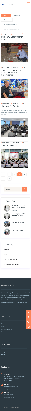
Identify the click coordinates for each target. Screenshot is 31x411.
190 (23, 34)
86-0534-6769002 (9, 397)
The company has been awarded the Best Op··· (19, 214)
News (6, 20)
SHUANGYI (16, 34)
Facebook (3, 354)
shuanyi (3, 352)
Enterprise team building (10, 24)
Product (3, 326)
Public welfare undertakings (11, 29)
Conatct (3, 332)
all (5, 15)
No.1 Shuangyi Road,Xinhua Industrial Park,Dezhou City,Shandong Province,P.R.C (14, 379)
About (2, 324)
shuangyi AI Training (10, 106)
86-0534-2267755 (9, 394)
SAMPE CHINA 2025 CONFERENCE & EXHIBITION (11, 72)
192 (23, 67)
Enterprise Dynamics (6, 329)
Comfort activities (9, 145)
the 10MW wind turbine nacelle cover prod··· (19, 206)
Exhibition (17, 15)
